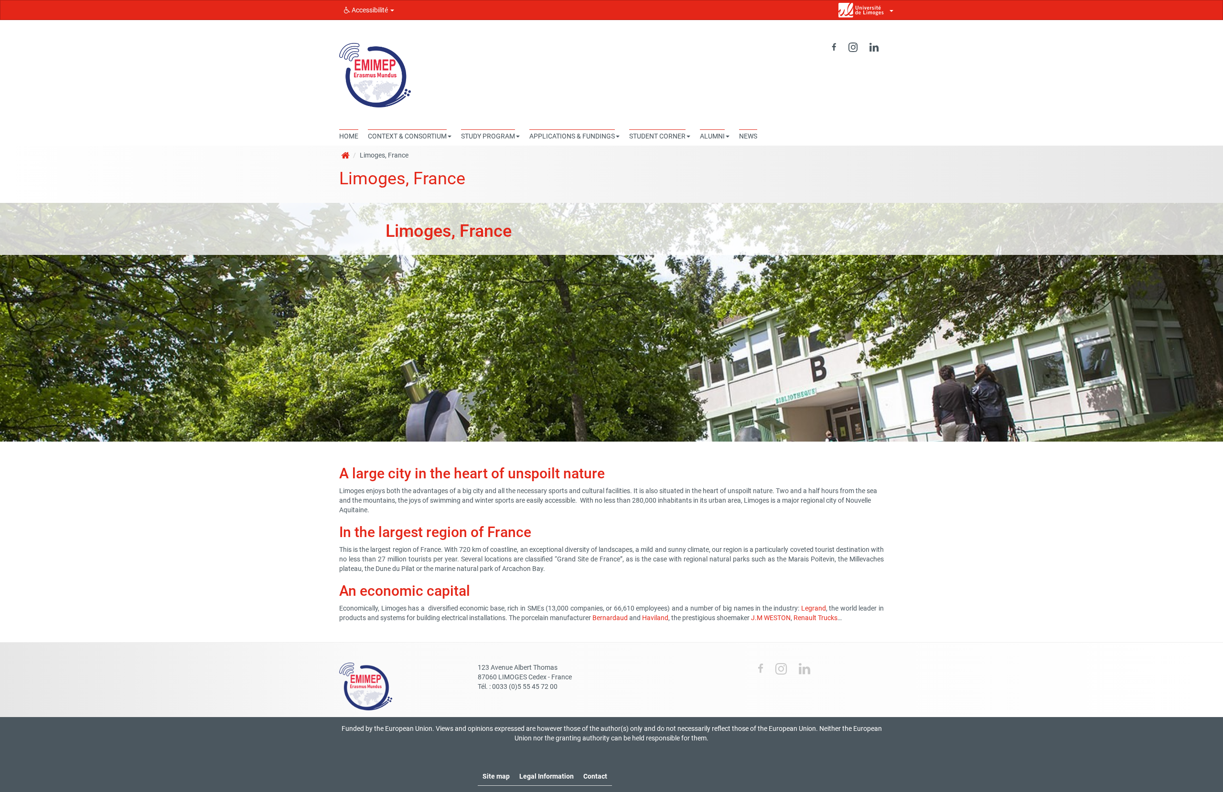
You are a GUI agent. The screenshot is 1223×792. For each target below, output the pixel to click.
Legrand (813, 608)
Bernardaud (610, 618)
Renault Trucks (815, 618)
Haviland (655, 618)
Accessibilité (369, 10)
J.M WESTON (771, 618)
